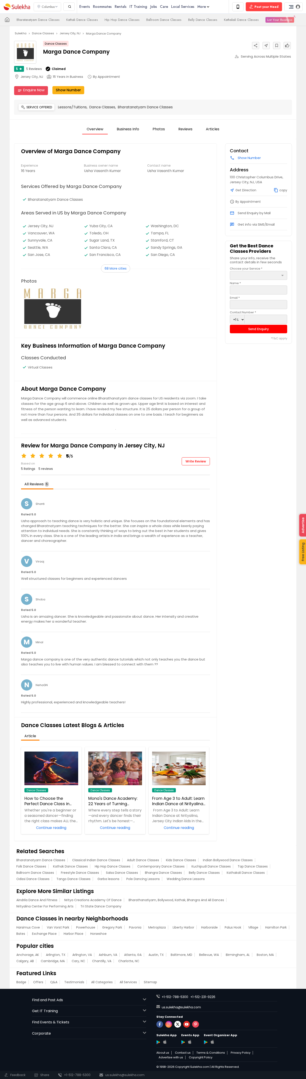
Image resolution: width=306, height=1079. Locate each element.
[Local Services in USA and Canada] (7, 20)
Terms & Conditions (210, 1053)
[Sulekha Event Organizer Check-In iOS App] (212, 1041)
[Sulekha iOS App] (164, 1041)
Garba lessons (108, 879)
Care (164, 6)
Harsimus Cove (28, 927)
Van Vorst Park (58, 927)
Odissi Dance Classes (33, 879)
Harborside (209, 927)
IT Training (138, 6)
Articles (212, 129)
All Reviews (36, 484)
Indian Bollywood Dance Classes (228, 860)
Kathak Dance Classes (82, 19)
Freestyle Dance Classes (80, 873)
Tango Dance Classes (73, 879)
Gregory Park (112, 927)
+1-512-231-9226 (202, 997)
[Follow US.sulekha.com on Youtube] (186, 1024)
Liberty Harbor (183, 927)
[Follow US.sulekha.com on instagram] (168, 1024)
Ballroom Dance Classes (163, 19)
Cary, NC (78, 961)
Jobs (153, 6)
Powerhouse (85, 927)
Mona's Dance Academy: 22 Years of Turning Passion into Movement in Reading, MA (113, 801)
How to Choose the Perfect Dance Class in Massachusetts (46, 801)
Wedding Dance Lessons (186, 879)
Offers (38, 982)
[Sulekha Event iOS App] (189, 1041)
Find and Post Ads (47, 1000)
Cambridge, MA (53, 961)
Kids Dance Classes (181, 860)
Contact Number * (243, 312)
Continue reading (51, 827)
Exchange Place (44, 934)
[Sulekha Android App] (158, 1042)
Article (30, 736)
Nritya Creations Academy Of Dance (93, 900)
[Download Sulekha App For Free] (238, 6)
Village (253, 927)
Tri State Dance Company (100, 906)
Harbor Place (73, 934)
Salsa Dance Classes (122, 873)
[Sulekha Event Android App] (183, 1042)
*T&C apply (279, 338)
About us (162, 1053)
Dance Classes (56, 43)
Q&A (53, 982)
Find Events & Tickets (50, 1022)
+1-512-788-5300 (175, 997)
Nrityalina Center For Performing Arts (44, 906)
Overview (95, 129)
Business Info (128, 129)
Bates (20, 934)
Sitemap (150, 982)
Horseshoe (98, 934)
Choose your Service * (246, 268)
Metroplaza (157, 927)
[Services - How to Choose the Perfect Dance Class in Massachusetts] (51, 768)
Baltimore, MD (181, 955)
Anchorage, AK (27, 955)
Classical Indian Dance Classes (96, 860)
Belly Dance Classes (202, 19)
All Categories (102, 982)
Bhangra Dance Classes (163, 873)
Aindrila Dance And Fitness (36, 900)
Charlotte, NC (128, 961)
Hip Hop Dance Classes (122, 19)
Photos (159, 129)
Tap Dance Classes (253, 866)
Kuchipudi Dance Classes (211, 866)
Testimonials (74, 982)
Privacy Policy (240, 1053)
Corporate (41, 1033)
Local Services (182, 6)
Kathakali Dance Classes (241, 19)
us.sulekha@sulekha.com (181, 1007)
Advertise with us (171, 1057)
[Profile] (293, 6)
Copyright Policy (200, 1057)
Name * (235, 283)
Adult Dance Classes (143, 860)
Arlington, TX (55, 955)
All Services (128, 982)
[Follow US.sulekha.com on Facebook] (160, 1024)
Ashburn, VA (108, 955)
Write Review (195, 461)
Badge (21, 982)
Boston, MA (265, 955)
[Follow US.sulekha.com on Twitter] (177, 1024)
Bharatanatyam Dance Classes (38, 19)
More (201, 6)
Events (84, 6)
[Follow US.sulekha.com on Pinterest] (195, 1024)
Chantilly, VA (101, 961)
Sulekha (16, 7)
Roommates (102, 6)
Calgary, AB (25, 961)
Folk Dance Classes (31, 866)
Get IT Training (45, 1011)
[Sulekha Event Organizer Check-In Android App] (206, 1042)
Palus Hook (233, 927)
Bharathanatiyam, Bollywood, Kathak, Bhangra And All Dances (176, 900)
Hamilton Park (276, 927)
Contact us (183, 1053)
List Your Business (279, 19)
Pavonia (135, 927)
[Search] (69, 6)
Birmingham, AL (238, 955)
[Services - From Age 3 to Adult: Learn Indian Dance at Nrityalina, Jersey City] (179, 768)
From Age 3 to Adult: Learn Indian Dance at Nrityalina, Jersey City (178, 801)
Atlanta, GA (133, 955)
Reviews (34, 69)
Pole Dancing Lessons (143, 879)
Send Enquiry (258, 329)
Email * (235, 298)
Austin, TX (156, 955)
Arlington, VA (82, 955)
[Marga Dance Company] (52, 308)
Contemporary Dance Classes (161, 866)
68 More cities (116, 268)
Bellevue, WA (209, 955)
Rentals (120, 6)
